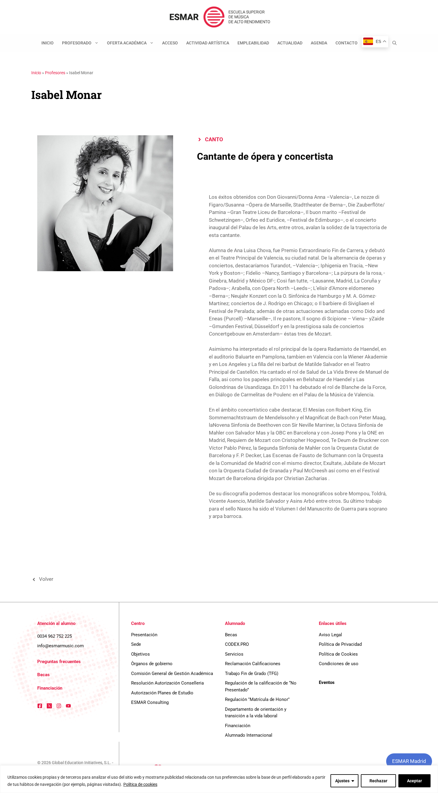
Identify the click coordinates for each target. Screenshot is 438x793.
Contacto (347, 43)
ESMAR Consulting (150, 702)
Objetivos (140, 654)
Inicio (47, 43)
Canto (214, 139)
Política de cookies (140, 784)
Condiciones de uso (338, 663)
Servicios (234, 654)
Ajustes (342, 780)
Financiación (49, 688)
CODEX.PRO (237, 644)
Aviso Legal (330, 634)
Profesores (55, 72)
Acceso (170, 43)
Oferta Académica (127, 43)
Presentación (144, 634)
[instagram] (58, 705)
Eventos (327, 682)
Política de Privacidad (340, 644)
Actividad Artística (207, 43)
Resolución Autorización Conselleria (167, 683)
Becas (43, 674)
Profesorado (76, 43)
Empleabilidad (253, 43)
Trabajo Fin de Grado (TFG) (251, 673)
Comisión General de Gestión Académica (172, 673)
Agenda (319, 43)
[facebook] (39, 705)
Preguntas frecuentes (59, 661)
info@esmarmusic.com (60, 645)
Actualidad (289, 43)
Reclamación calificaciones (252, 663)
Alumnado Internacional (248, 735)
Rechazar (378, 780)
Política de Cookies (338, 654)
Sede (136, 644)
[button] (394, 43)
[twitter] (49, 705)
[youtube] (68, 705)
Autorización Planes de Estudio (162, 693)
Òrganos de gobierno (152, 663)
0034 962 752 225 (54, 636)
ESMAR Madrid (409, 761)
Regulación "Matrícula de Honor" (257, 699)
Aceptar (414, 780)
